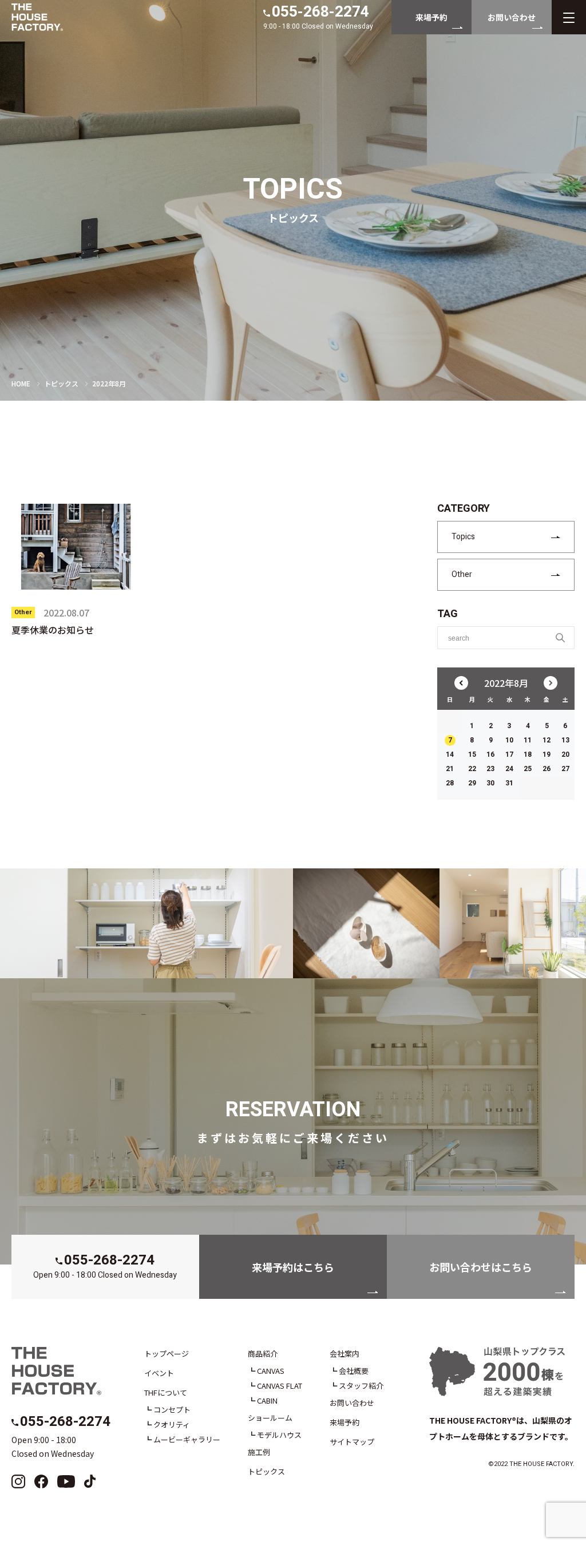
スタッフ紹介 (361, 1385)
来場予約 (344, 1422)
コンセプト (172, 1409)
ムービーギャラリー (186, 1439)
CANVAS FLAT (279, 1385)
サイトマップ (352, 1441)
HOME (20, 383)
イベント (159, 1373)
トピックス (61, 383)
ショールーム (270, 1417)
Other (462, 574)
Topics (463, 537)
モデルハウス (279, 1434)
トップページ (166, 1353)
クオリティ (171, 1424)
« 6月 (461, 683)
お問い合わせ (352, 1402)
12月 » (550, 683)
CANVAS (270, 1370)
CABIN (267, 1400)
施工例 (259, 1452)
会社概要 (354, 1370)
